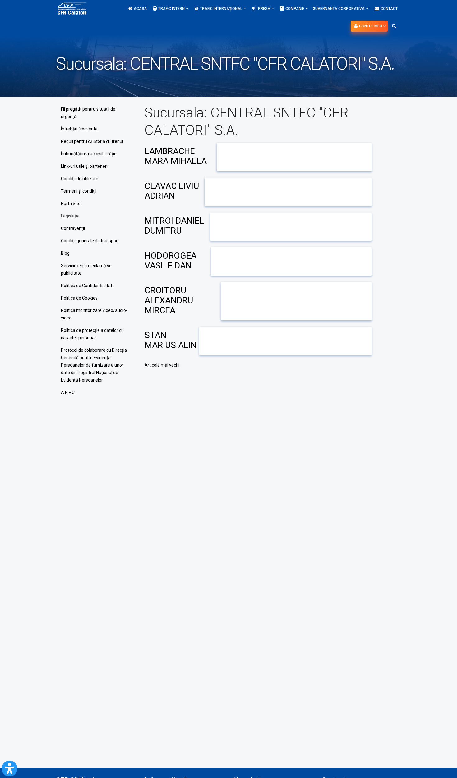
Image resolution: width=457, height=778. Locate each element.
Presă (264, 9)
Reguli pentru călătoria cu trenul (92, 141)
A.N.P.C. (68, 392)
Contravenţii (73, 228)
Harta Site (71, 203)
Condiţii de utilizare (79, 178)
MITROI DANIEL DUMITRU (174, 226)
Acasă (140, 9)
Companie (295, 9)
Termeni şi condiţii (78, 191)
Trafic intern (172, 9)
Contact (389, 9)
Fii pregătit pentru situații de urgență (88, 113)
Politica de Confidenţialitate (88, 285)
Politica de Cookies (79, 297)
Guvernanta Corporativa (339, 9)
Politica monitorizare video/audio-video (94, 314)
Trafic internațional (221, 9)
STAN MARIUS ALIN (170, 340)
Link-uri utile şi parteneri (84, 166)
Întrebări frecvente (79, 128)
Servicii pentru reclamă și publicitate (85, 269)
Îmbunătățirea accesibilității (88, 153)
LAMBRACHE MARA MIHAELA (176, 156)
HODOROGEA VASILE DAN (170, 260)
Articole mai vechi (162, 365)
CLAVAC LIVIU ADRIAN (172, 191)
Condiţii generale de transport (90, 240)
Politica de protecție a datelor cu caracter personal (92, 334)
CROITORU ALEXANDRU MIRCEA (169, 300)
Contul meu (371, 26)
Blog (65, 253)
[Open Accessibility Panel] (9, 768)
